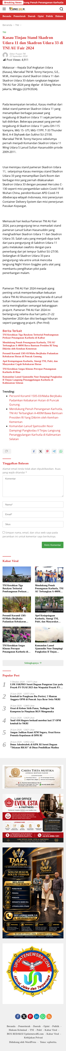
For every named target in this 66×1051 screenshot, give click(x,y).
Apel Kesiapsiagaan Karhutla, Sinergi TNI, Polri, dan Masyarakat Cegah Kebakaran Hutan (30, 362)
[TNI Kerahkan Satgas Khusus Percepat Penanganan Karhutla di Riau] (17, 634)
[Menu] (5, 9)
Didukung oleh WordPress (22, 1042)
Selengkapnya (31, 663)
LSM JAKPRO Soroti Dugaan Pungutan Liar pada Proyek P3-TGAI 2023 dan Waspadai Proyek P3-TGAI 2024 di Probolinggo (36, 686)
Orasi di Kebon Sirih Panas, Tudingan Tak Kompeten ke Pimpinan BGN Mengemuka (32, 710)
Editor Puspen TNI (18, 53)
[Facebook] (17, 1017)
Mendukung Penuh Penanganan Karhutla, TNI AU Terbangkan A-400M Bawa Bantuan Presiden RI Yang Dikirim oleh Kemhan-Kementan (30, 345)
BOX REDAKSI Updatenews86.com (25, 1034)
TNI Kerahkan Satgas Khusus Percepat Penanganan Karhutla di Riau (29, 370)
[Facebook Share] (33, 451)
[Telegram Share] (54, 451)
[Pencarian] (61, 9)
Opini (46, 1026)
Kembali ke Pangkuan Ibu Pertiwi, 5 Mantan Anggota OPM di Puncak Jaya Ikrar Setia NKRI (35, 698)
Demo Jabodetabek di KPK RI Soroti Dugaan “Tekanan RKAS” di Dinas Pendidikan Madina (34, 746)
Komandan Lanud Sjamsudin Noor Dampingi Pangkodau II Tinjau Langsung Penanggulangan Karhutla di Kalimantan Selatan (32, 380)
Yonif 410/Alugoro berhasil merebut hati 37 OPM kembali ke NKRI (35, 722)
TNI (4, 32)
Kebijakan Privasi (33, 1037)
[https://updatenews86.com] (17, 9)
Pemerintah (24, 1026)
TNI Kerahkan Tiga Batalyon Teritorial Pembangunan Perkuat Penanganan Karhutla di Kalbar (31, 336)
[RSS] (49, 1017)
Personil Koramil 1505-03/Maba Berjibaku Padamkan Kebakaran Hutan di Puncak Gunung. (30, 355)
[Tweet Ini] (40, 451)
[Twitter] (24, 1017)
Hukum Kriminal (18, 1030)
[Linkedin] (36, 1017)
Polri (39, 1030)
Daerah (37, 1026)
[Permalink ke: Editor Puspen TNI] (5, 54)
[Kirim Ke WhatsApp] (60, 451)
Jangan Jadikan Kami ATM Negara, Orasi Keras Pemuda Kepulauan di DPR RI (35, 734)
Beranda (11, 1026)
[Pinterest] (30, 1017)
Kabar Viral (51, 1030)
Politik (55, 1026)
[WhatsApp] (43, 1017)
